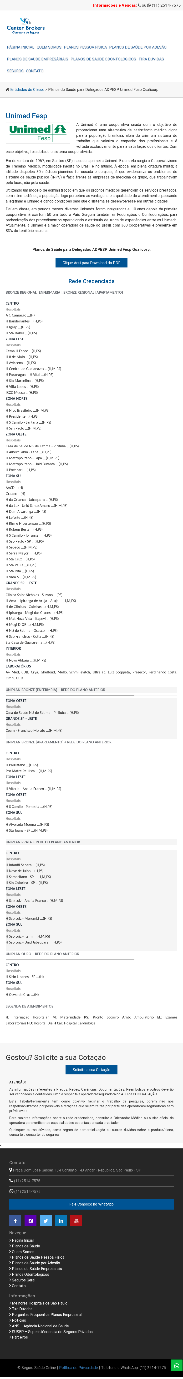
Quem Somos (49, 47)
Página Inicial (20, 47)
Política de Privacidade (78, 1367)
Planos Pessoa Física (85, 47)
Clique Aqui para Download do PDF (91, 263)
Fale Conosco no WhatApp (91, 1204)
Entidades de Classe (27, 89)
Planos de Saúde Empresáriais (37, 59)
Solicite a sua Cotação (91, 1070)
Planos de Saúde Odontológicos (103, 59)
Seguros (15, 71)
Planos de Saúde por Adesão (138, 47)
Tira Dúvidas (151, 59)
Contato (34, 71)
